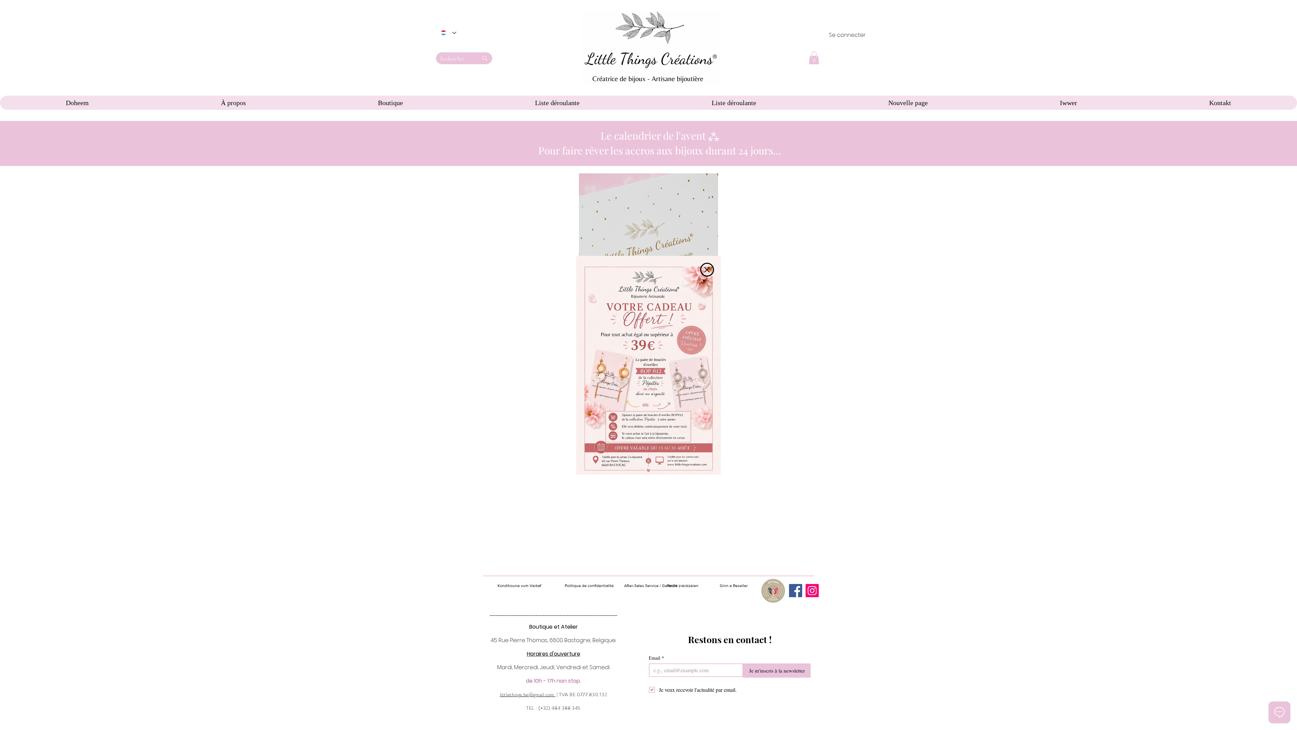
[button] (707, 270)
